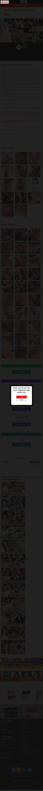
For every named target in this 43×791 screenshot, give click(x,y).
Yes (21, 397)
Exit (21, 400)
